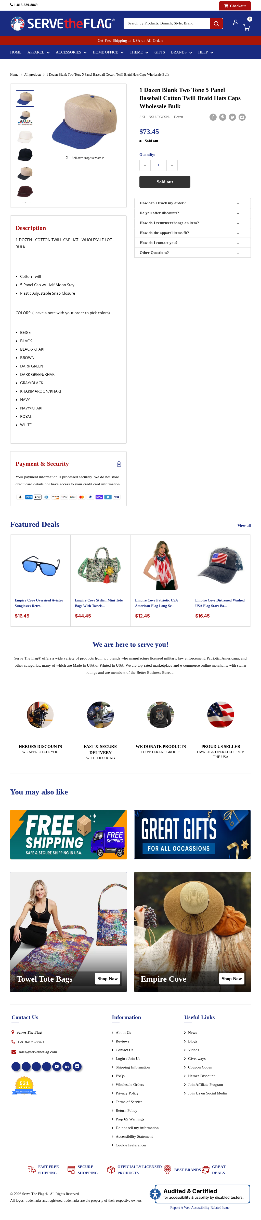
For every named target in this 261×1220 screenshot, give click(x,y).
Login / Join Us (128, 1059)
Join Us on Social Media (207, 1093)
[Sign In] (235, 22)
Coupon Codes (200, 1067)
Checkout (237, 6)
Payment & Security (42, 463)
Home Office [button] (105, 52)
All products (32, 74)
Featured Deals (34, 524)
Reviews (122, 1041)
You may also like (39, 792)
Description (31, 228)
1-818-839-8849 (25, 5)
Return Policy (126, 1110)
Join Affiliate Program (212, 1085)
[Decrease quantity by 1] (145, 165)
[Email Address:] (242, 117)
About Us (123, 1033)
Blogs (192, 1041)
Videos (193, 1050)
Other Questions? (154, 253)
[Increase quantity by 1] (172, 165)
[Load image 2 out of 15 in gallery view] (25, 118)
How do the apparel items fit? (164, 233)
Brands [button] (179, 52)
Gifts (159, 52)
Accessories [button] (68, 52)
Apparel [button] (36, 52)
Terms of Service (129, 1102)
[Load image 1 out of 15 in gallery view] (25, 98)
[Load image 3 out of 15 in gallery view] (25, 137)
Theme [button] (136, 52)
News (192, 1033)
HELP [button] (203, 52)
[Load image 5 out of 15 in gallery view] (25, 173)
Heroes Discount (201, 1076)
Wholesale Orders (130, 1084)
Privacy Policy (127, 1093)
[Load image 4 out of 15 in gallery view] (25, 155)
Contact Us (124, 1050)
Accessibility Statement (134, 1136)
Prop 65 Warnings (130, 1119)
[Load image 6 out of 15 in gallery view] (25, 191)
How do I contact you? (159, 243)
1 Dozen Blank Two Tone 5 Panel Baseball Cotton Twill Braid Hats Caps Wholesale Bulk (190, 98)
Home (15, 52)
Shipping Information (133, 1067)
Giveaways (197, 1059)
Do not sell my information (137, 1128)
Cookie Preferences (131, 1145)
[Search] (216, 23)
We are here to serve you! (130, 644)
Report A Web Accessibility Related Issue (199, 1208)
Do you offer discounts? (159, 213)
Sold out (165, 181)
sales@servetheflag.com (38, 1052)
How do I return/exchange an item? (169, 223)
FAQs (120, 1076)
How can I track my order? (163, 203)
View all (245, 526)
